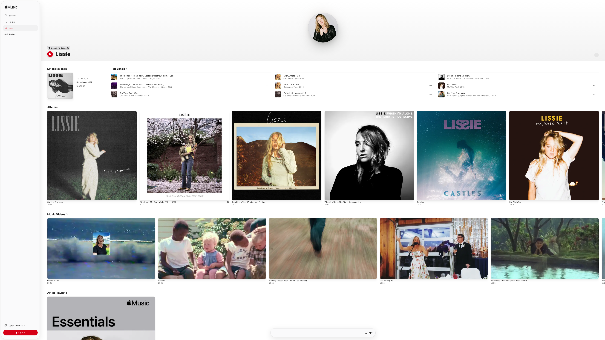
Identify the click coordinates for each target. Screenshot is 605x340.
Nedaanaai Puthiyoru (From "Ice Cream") (509, 280)
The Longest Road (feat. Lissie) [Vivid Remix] (142, 84)
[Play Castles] (421, 196)
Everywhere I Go (291, 75)
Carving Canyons (55, 112)
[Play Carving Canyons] (51, 196)
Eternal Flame (53, 280)
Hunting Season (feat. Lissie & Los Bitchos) (288, 280)
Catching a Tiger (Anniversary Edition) (250, 112)
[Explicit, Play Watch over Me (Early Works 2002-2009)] (143, 196)
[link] (119, 69)
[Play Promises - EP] (51, 94)
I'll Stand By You (387, 280)
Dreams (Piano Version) (458, 75)
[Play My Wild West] (513, 196)
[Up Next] (366, 333)
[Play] (50, 54)
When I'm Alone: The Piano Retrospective (345, 112)
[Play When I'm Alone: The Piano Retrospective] (328, 196)
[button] (20, 15)
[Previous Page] (108, 86)
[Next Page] (602, 86)
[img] (11, 7)
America (161, 280)
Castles (420, 112)
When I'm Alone (291, 84)
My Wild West (516, 112)
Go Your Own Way (129, 93)
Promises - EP (84, 82)
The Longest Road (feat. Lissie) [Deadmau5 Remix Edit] (147, 75)
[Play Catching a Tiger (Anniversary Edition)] (236, 196)
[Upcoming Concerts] (58, 48)
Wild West (452, 84)
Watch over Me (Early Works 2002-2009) (160, 112)
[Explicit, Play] (278, 94)
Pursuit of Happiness (293, 93)
